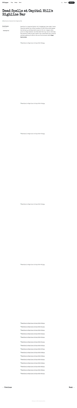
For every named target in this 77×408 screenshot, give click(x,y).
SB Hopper (5, 2)
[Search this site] (62, 2)
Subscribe (71, 2)
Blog (12, 2)
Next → (72, 387)
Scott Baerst (5, 26)
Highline (43, 26)
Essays (16, 2)
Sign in (65, 2)
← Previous (7, 387)
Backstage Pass (6, 30)
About (20, 2)
